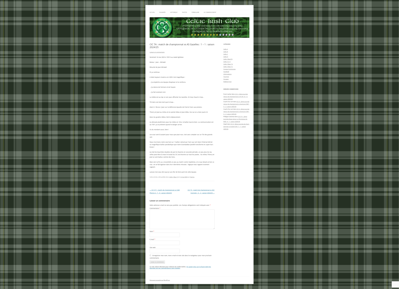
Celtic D (225, 57)
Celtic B (225, 52)
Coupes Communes (229, 69)
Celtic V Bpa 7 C (228, 67)
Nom (152, 231)
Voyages (226, 79)
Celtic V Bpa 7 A (174, 177)
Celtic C (225, 54)
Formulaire (195, 12)
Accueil (152, 12)
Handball (226, 72)
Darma (192, 177)
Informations (227, 74)
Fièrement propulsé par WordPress (160, 280)
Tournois (226, 77)
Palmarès (162, 12)
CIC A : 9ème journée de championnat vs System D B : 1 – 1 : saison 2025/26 (236, 126)
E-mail (152, 239)
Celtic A (225, 49)
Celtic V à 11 (227, 62)
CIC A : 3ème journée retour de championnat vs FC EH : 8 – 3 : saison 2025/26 (235, 96)
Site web (153, 247)
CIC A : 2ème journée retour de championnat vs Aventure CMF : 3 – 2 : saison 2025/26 (236, 104)
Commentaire (155, 208)
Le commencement (210, 12)
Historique (173, 12)
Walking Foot (227, 82)
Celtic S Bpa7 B (227, 59)
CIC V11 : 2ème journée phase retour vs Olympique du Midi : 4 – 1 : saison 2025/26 (235, 119)
